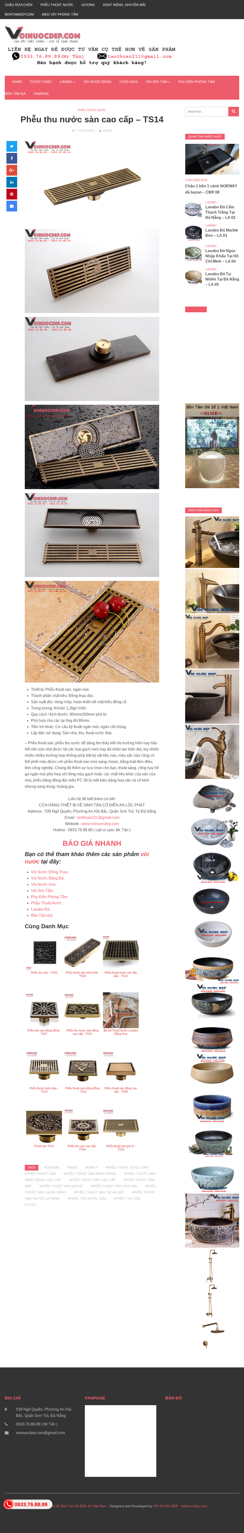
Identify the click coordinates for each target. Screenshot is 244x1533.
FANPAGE (41, 94)
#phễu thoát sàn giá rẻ (61, 1186)
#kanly (91, 1167)
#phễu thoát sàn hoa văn (114, 1186)
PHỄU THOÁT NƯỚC (57, 5)
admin (107, 130)
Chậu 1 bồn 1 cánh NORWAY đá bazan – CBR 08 (211, 189)
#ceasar (51, 1167)
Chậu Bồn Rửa (196, 180)
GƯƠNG (88, 5)
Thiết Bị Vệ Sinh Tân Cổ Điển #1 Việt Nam (75, 1506)
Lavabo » (67, 82)
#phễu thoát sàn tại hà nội (99, 1192)
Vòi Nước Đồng (97, 82)
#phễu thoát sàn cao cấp (92, 1180)
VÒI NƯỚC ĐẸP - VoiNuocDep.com (180, 1506)
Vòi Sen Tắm (42, 891)
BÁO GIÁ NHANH (92, 843)
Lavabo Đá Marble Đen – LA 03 (221, 233)
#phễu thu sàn (127, 1198)
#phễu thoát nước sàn (127, 1167)
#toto (30, 1205)
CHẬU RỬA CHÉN (18, 5)
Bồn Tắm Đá (15, 94)
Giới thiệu (41, 82)
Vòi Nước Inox (43, 884)
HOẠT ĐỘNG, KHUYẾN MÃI (124, 5)
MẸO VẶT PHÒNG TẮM (60, 14)
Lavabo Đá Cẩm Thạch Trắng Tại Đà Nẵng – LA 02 (220, 212)
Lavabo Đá (40, 909)
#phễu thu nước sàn (87, 1198)
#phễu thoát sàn (40, 1174)
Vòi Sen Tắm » (158, 82)
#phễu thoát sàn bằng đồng (90, 1174)
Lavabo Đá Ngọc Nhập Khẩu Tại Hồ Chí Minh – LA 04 (222, 256)
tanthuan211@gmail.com (98, 817)
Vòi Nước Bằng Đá (47, 878)
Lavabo (210, 202)
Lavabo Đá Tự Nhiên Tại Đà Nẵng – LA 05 (222, 279)
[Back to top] (230, 1519)
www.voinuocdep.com (100, 824)
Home (17, 82)
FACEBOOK (196, 309)
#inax (72, 1167)
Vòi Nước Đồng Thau (49, 872)
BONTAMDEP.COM (19, 14)
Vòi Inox (129, 82)
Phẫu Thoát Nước (46, 903)
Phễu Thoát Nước (92, 110)
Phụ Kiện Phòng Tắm (196, 82)
